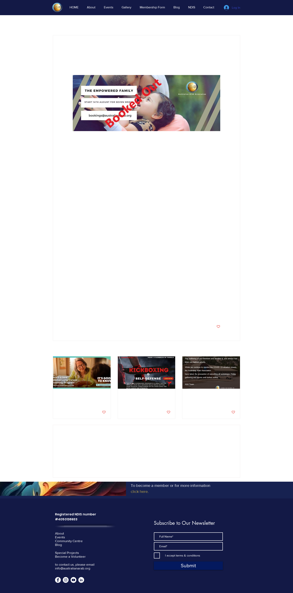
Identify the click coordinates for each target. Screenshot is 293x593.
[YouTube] (73, 580)
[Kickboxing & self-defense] (146, 372)
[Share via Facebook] (75, 314)
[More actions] (217, 49)
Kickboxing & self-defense (143, 396)
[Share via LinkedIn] (94, 314)
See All (236, 348)
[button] (235, 23)
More (215, 23)
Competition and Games (189, 23)
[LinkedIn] (81, 580)
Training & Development (149, 23)
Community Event (83, 23)
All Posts (58, 23)
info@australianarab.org (72, 568)
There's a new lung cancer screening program (78, 398)
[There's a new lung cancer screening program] (82, 372)
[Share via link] (104, 314)
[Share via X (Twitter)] (84, 314)
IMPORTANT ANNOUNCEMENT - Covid (208, 398)
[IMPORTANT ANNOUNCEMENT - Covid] (211, 372)
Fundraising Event (114, 23)
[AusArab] (66, 580)
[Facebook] (58, 580)
